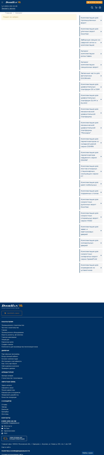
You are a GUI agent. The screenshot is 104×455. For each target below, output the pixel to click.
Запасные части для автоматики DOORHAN (90, 76)
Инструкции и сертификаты (12, 361)
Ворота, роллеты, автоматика (12, 335)
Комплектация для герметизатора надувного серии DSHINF (89, 156)
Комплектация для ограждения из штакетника (89, 267)
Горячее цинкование (9, 337)
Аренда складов (7, 375)
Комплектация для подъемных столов (89, 192)
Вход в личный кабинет (10, 356)
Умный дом (5, 339)
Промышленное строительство (13, 325)
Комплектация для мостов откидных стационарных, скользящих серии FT (89, 171)
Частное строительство (10, 327)
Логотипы (5, 414)
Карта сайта (6, 447)
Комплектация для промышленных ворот (89, 20)
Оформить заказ (13, 313)
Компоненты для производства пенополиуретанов (20, 346)
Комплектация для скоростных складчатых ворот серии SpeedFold (89, 255)
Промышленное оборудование (13, 332)
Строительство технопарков (12, 378)
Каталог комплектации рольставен (87, 53)
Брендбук (5, 411)
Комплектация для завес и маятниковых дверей (89, 230)
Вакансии (5, 409)
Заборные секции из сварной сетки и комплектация (90, 42)
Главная (8, 13)
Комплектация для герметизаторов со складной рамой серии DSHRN (90, 142)
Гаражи (4, 330)
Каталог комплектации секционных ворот (89, 64)
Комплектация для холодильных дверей (89, 243)
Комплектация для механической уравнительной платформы (89, 113)
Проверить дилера (8, 368)
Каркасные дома (7, 342)
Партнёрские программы (10, 354)
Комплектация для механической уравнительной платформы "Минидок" (89, 128)
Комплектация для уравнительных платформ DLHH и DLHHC (89, 99)
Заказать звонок (8, 8)
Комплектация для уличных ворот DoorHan (89, 31)
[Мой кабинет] (100, 7)
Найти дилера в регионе (10, 366)
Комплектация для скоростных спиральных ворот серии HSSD (89, 217)
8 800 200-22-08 (9, 421)
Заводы (4, 407)
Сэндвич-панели (7, 344)
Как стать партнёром (9, 363)
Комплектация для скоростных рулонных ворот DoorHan (89, 203)
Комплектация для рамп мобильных (89, 184)
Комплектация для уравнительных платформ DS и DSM (90, 87)
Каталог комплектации (10, 359)
